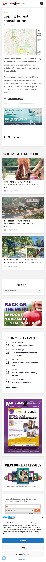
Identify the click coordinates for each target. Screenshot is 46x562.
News (6, 12)
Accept (23, 541)
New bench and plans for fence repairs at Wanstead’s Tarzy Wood (22, 261)
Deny (23, 547)
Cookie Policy (21, 559)
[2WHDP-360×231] (23, 313)
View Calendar (12, 387)
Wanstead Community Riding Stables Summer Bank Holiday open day (22, 184)
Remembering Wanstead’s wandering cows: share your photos (19, 223)
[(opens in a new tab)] (23, 426)
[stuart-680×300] (23, 116)
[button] (42, 517)
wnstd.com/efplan (15, 99)
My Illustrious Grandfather (22, 345)
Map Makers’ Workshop (21, 382)
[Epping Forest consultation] (23, 41)
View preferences (23, 554)
